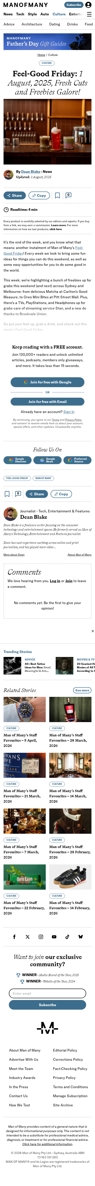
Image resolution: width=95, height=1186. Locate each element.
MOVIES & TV (86, 659)
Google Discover (20, 460)
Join (68, 581)
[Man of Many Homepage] (26, 5)
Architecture (32, 24)
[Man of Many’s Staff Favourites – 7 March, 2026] (25, 821)
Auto (44, 14)
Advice (9, 24)
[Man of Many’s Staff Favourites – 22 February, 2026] (25, 877)
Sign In (68, 412)
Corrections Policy (68, 1059)
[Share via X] (85, 140)
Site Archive (63, 1105)
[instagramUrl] (41, 937)
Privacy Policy (73, 419)
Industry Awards (22, 1077)
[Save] (57, 195)
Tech (20, 14)
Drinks (72, 24)
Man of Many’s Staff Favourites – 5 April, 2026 (20, 740)
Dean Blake (30, 171)
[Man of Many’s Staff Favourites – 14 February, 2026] (70, 877)
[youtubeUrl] (54, 937)
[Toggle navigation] (89, 14)
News (8, 14)
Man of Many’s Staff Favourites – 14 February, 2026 (69, 907)
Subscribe (73, 5)
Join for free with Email (47, 401)
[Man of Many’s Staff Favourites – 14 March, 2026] (70, 765)
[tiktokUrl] (67, 937)
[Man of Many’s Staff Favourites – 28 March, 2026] (70, 709)
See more (82, 690)
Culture (59, 14)
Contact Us (18, 1096)
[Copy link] (85, 159)
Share (17, 195)
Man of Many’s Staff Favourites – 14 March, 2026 (67, 796)
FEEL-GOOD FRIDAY (17, 478)
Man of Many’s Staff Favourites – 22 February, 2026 (24, 907)
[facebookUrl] (14, 937)
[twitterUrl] (27, 937)
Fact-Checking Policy (70, 1068)
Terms (55, 419)
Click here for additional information (47, 1144)
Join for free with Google (50, 382)
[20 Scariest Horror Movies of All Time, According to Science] (64, 665)
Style (32, 14)
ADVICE (30, 659)
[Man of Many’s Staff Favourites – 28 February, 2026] (70, 821)
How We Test (19, 1105)
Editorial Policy (65, 1050)
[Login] (88, 5)
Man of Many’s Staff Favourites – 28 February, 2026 (69, 852)
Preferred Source (80, 460)
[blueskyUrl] (80, 937)
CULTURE (47, 63)
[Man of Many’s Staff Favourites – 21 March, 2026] (25, 765)
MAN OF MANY (43, 478)
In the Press (18, 1087)
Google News (50, 460)
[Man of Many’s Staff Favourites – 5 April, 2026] (25, 709)
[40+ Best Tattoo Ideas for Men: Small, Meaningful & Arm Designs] (12, 665)
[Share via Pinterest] (85, 149)
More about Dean (14, 554)
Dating (54, 24)
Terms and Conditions (70, 1087)
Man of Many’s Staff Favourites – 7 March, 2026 (21, 852)
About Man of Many (79, 554)
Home (41, 55)
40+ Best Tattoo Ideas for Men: (38, 669)
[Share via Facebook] (85, 130)
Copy (41, 195)
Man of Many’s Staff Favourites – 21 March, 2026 (22, 796)
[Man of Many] (47, 1028)
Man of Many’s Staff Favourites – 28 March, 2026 (68, 740)
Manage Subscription (70, 1096)
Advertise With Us (23, 1059)
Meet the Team (21, 1068)
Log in (55, 581)
